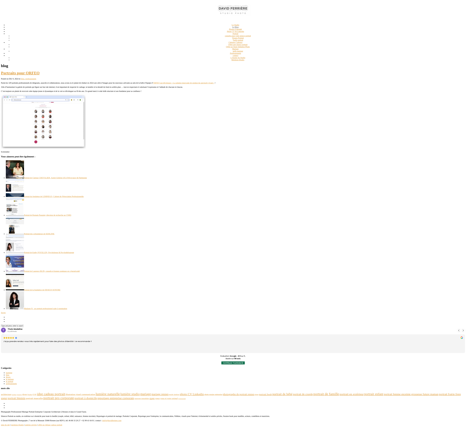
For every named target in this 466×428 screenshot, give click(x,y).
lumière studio (130, 394)
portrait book (265, 394)
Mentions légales (237, 60)
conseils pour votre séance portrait (238, 36)
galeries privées (31, 425)
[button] (463, 330)
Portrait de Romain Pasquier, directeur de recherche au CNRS (47, 215)
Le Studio (235, 25)
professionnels (30, 79)
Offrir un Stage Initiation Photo (238, 47)
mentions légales (17, 425)
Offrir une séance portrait (237, 45)
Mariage (235, 49)
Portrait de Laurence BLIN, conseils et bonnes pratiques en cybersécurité (52, 271)
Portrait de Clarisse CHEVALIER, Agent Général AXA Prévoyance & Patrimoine (55, 178)
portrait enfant (373, 394)
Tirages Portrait (238, 38)
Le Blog (235, 27)
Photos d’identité (235, 29)
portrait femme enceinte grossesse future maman (411, 394)
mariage (145, 394)
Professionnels (235, 53)
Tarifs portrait (238, 40)
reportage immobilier (141, 398)
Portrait (235, 34)
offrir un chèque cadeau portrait (50, 425)
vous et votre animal (169, 398)
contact (235, 55)
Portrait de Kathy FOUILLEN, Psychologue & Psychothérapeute (49, 252)
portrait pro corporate (58, 398)
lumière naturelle (108, 394)
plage (256, 394)
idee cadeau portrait (51, 394)
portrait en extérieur (352, 394)
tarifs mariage (238, 51)
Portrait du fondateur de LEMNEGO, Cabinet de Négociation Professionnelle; (54, 196)
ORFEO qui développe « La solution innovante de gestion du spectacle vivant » (183, 83)
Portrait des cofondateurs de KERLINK (39, 234)
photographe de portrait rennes (238, 394)
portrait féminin (16, 398)
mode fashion (174, 394)
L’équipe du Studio (238, 58)
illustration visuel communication (80, 394)
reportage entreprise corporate (115, 398)
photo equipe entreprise (213, 394)
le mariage (10, 379)
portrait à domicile (86, 398)
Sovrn (3, 313)
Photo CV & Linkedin (235, 31)
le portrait (9, 381)
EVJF (35, 394)
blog (22, 79)
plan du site (5, 425)
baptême (14, 394)
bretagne (19, 394)
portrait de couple (303, 394)
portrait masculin (34, 398)
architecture (6, 394)
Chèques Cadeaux (235, 42)
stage (152, 398)
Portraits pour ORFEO (20, 73)
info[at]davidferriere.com (111, 421)
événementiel (182, 398)
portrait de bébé (282, 394)
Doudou (29, 394)
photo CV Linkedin (192, 394)
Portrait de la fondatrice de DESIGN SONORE (42, 290)
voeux (157, 398)
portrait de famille (326, 394)
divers (8, 377)
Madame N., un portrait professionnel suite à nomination (45, 309)
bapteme (9, 373)
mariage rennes (160, 394)
